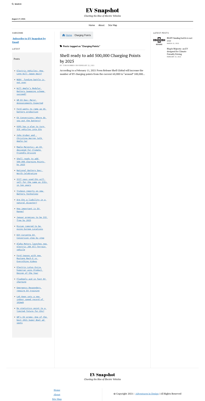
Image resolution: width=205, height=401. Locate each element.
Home (92, 25)
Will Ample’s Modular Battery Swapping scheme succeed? (31, 91)
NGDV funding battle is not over (179, 39)
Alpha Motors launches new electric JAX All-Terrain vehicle (32, 247)
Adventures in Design (147, 393)
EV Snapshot (102, 10)
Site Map (112, 25)
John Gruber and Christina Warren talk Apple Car (30, 138)
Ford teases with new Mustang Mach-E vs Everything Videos (29, 258)
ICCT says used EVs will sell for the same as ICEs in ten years (32, 182)
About (101, 25)
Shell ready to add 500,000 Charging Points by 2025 (31, 162)
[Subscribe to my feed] (12, 38)
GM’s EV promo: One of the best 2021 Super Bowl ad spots (32, 320)
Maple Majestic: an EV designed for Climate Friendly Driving (30, 150)
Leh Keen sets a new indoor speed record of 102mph (30, 299)
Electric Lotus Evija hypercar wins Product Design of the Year (30, 270)
